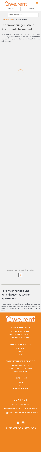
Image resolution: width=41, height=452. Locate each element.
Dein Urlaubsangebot (20, 332)
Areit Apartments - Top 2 (16, 158)
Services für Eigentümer (20, 369)
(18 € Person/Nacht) (9, 101)
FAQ (20, 355)
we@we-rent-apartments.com (20, 408)
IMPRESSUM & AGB (20, 389)
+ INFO (29, 115)
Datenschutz (20, 372)
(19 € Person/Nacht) (9, 175)
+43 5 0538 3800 (20, 404)
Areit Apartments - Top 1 (16, 84)
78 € (4, 189)
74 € (4, 115)
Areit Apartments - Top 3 (16, 232)
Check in (20, 349)
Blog (20, 352)
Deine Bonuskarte (20, 338)
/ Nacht (4, 117)
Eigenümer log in (20, 366)
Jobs (20, 386)
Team (20, 382)
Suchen (11, 9)
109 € (5, 263)
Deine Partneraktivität (20, 335)
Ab (2, 112)
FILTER (31, 9)
